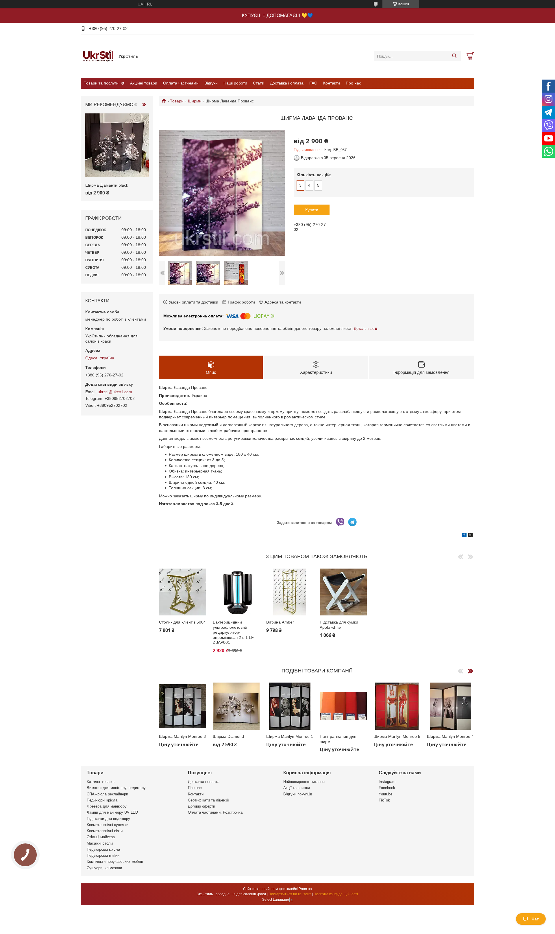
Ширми (194, 101)
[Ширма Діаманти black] (117, 145)
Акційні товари (143, 83)
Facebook (387, 788)
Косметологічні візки (105, 831)
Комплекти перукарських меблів (115, 861)
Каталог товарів (100, 781)
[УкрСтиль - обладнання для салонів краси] (98, 56)
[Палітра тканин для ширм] (343, 706)
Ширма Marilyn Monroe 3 (182, 736)
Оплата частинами (181, 83)
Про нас (353, 83)
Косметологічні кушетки (107, 825)
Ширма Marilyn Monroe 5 (396, 736)
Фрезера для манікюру (107, 806)
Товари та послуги (101, 83)
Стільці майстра (101, 837)
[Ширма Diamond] (236, 706)
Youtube (385, 794)
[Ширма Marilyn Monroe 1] (289, 706)
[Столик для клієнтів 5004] (182, 592)
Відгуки (211, 83)
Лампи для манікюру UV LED (112, 812)
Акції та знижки (296, 788)
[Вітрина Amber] (289, 592)
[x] (470, 536)
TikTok (384, 800)
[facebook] (464, 536)
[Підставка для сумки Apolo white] (343, 592)
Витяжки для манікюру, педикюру (116, 788)
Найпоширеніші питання (304, 781)
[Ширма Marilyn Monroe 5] (397, 706)
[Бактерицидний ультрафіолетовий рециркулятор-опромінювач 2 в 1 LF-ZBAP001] (236, 592)
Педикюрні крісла (102, 800)
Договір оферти (201, 806)
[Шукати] (454, 56)
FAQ (313, 83)
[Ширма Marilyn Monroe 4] (450, 706)
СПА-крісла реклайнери (107, 794)
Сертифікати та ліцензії (208, 800)
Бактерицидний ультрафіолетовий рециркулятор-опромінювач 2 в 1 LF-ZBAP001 (234, 632)
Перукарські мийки (103, 855)
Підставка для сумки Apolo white (339, 625)
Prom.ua (305, 889)
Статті (258, 83)
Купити (311, 209)
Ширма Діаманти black (106, 185)
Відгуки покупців (297, 794)
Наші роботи (235, 83)
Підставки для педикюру (108, 819)
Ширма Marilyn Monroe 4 (450, 736)
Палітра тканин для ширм (338, 739)
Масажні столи (100, 843)
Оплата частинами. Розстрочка (215, 812)
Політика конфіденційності (336, 894)
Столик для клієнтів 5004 (182, 622)
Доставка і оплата (287, 83)
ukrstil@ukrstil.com (115, 391)
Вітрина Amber (280, 622)
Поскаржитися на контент (290, 894)
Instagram (387, 781)
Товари (177, 101)
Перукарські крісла (103, 849)
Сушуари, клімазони (104, 868)
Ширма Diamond (228, 736)
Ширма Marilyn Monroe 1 (289, 736)
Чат (535, 919)
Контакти (331, 83)
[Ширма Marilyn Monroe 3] (182, 706)
